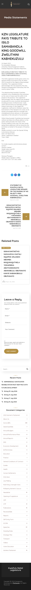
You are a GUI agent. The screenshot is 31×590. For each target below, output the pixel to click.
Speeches (15, 527)
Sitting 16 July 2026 (10, 402)
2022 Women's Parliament (15, 415)
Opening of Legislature (15, 496)
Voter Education (15, 546)
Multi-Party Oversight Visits (15, 485)
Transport (15, 539)
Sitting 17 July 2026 (10, 398)
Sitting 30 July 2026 (10, 391)
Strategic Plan (15, 535)
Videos (15, 542)
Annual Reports (15, 438)
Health (15, 469)
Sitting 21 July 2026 (10, 395)
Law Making (15, 481)
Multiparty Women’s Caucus (15, 488)
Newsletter (15, 492)
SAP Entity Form (15, 519)
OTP (15, 504)
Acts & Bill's (15, 423)
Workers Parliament (15, 550)
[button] (28, 4)
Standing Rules (15, 531)
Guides (15, 465)
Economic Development (15, 446)
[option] (15, 264)
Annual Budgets (15, 430)
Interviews (15, 477)
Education (15, 454)
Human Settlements (15, 473)
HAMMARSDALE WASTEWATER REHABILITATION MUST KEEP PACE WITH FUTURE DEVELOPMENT (15, 385)
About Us (15, 419)
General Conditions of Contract (15, 461)
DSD (15, 442)
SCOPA (15, 523)
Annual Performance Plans (15, 434)
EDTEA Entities (15, 450)
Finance (15, 458)
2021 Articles (6, 248)
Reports (15, 515)
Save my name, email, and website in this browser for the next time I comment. (14, 344)
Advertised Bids (15, 427)
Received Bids (15, 512)
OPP (15, 500)
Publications (15, 508)
